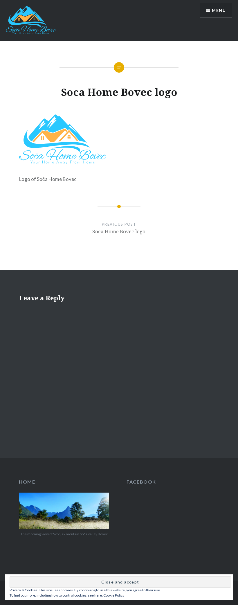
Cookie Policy (113, 595)
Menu (219, 10)
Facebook (141, 481)
